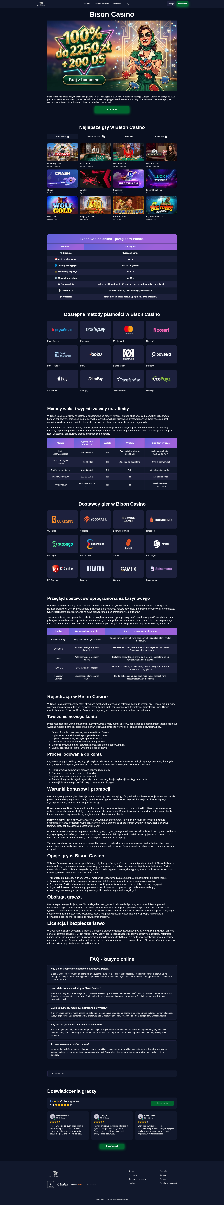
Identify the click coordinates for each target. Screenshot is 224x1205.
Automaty (159, 136)
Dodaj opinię (162, 1103)
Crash (126, 136)
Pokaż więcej (112, 1146)
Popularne (61, 136)
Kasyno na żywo (93, 136)
